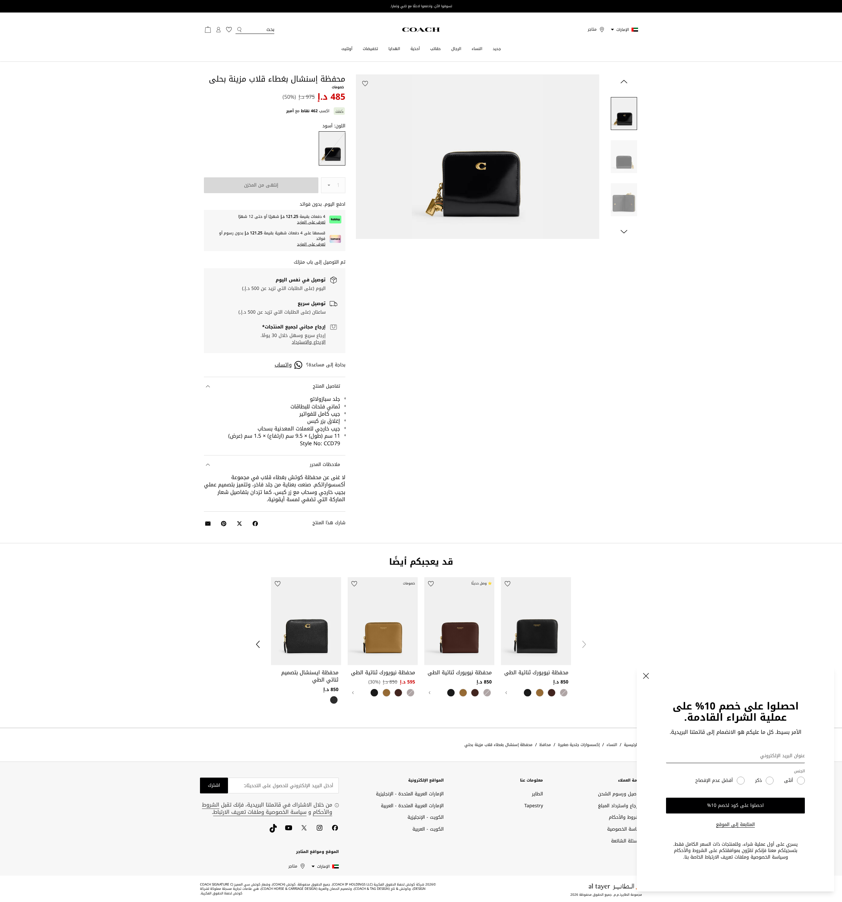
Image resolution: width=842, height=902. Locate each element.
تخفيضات (370, 49)
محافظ (545, 745)
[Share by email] (208, 524)
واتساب (283, 365)
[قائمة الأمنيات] (229, 30)
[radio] (332, 148)
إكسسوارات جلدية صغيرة (579, 745)
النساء (477, 49)
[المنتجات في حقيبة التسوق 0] (208, 30)
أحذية (415, 49)
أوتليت (346, 49)
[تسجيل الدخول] (218, 30)
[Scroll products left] (584, 644)
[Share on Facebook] (255, 524)
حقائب (435, 49)
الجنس (799, 771)
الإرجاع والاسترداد (309, 342)
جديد (497, 49)
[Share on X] (239, 524)
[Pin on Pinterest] (224, 524)
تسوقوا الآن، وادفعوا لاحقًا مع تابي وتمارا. (421, 6)
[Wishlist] (365, 84)
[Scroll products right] (258, 644)
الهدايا (394, 49)
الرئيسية (631, 745)
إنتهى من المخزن (261, 185)
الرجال (456, 49)
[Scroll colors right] (506, 692)
